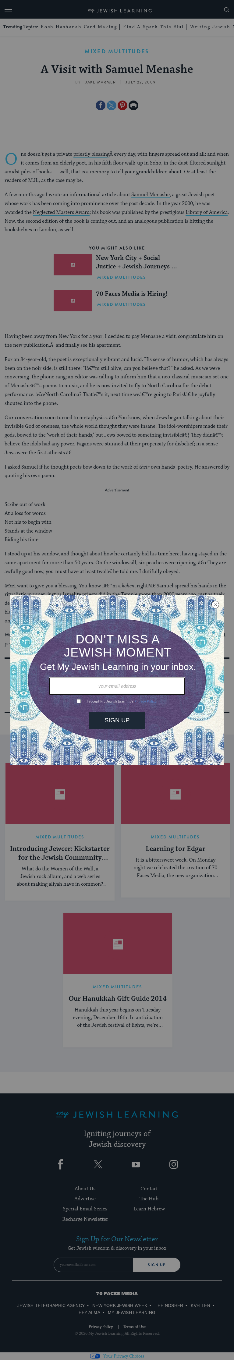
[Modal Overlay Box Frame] (117, 680)
